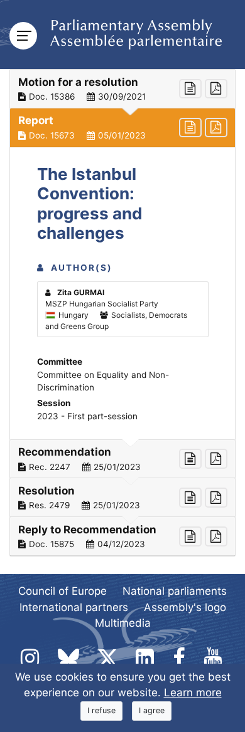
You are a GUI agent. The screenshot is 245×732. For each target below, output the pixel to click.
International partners (73, 607)
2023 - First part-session (87, 416)
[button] (122, 89)
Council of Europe (62, 591)
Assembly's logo (185, 607)
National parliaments (174, 591)
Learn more (193, 692)
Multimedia (123, 623)
